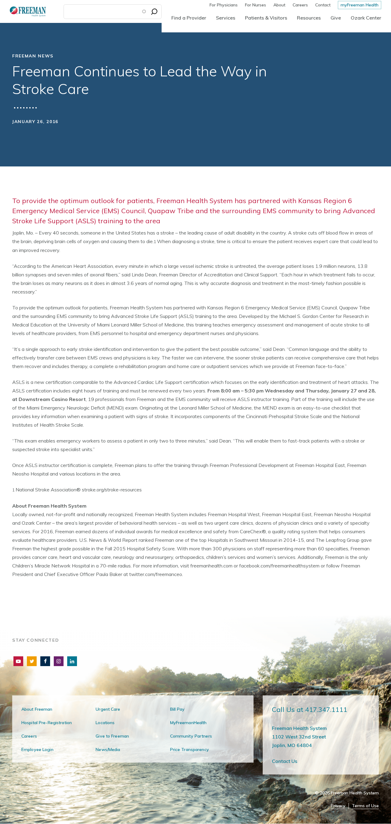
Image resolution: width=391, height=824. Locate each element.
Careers (300, 5)
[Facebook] (45, 661)
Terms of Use (365, 805)
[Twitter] (32, 661)
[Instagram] (59, 661)
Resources (309, 18)
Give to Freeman (112, 736)
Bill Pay (177, 709)
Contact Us (284, 761)
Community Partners (191, 736)
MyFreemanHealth (188, 722)
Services (225, 18)
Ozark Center (366, 18)
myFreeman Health (359, 5)
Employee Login (37, 749)
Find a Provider (188, 18)
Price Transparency (189, 749)
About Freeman (37, 709)
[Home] (23, 11)
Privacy (338, 805)
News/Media (108, 749)
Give (336, 18)
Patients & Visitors (266, 18)
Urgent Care (108, 709)
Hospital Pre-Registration (46, 722)
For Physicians (224, 5)
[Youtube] (18, 661)
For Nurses (255, 5)
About (279, 5)
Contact (323, 5)
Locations (105, 722)
